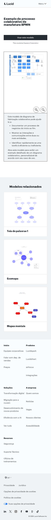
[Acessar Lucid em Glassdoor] (32, 511)
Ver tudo (8, 425)
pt (9, 477)
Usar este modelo (25, 37)
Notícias (30, 401)
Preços (7, 367)
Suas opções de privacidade (21, 504)
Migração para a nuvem (11, 401)
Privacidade (9, 485)
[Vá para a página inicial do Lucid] (12, 3)
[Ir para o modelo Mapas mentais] (25, 309)
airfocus (30, 367)
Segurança (9, 443)
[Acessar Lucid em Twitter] (10, 511)
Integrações (31, 375)
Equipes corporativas (14, 351)
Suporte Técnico (11, 452)
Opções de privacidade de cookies (20, 491)
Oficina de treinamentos (10, 460)
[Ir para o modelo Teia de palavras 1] (25, 214)
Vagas (29, 409)
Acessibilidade (32, 425)
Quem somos (32, 393)
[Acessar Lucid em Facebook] (21, 511)
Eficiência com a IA (12, 417)
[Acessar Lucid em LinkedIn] (5, 511)
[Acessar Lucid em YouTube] (27, 511)
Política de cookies (12, 497)
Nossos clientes (33, 417)
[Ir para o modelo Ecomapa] (25, 262)
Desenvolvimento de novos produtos (13, 409)
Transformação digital (14, 393)
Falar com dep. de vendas (12, 359)
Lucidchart (31, 359)
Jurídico (22, 485)
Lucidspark (31, 351)
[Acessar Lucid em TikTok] (37, 511)
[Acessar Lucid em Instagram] (16, 511)
